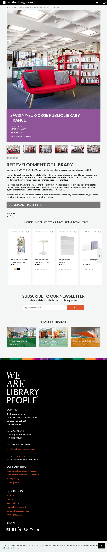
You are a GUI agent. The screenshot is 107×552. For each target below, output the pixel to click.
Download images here (25, 204)
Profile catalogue (14, 514)
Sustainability (13, 503)
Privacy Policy (13, 478)
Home (9, 7)
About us (11, 495)
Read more (16, 548)
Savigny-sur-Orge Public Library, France (42, 7)
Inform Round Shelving (20, 136)
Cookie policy (13, 482)
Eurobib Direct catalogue (18, 511)
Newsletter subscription (17, 507)
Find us (10, 499)
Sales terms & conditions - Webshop (23, 474)
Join (75, 307)
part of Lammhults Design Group (18, 457)
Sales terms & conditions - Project (22, 471)
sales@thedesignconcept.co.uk (20, 449)
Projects (18, 7)
